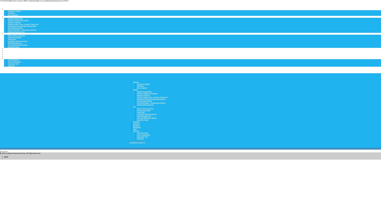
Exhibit (6, 17)
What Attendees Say (15, 43)
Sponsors (7, 51)
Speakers (7, 53)
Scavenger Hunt (13, 64)
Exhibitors (7, 49)
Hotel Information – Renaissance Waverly (22, 30)
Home (6, 157)
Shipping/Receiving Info (16, 32)
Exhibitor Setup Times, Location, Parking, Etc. (23, 24)
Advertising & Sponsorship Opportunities (22, 26)
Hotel (6, 56)
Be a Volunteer (13, 15)
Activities (7, 58)
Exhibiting (11, 13)
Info (5, 34)
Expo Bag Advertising (15, 28)
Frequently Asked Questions (18, 41)
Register (7, 9)
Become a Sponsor (14, 22)
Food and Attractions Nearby (18, 45)
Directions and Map (14, 37)
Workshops (8, 54)
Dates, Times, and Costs (16, 36)
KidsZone (11, 66)
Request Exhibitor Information (18, 20)
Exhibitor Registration (15, 19)
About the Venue (13, 47)
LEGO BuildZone (13, 60)
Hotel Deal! (12, 39)
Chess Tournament (14, 62)
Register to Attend (14, 11)
